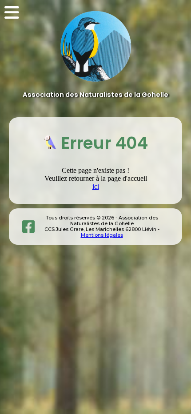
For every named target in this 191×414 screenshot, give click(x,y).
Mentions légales (102, 235)
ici (95, 186)
